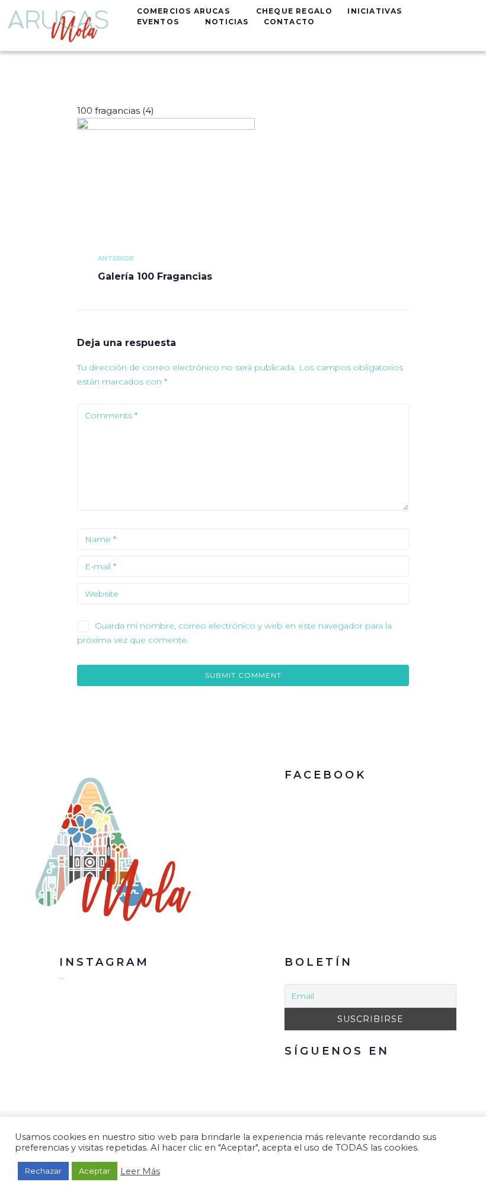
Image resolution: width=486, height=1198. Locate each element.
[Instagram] (384, 1072)
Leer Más (140, 1171)
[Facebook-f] (357, 1072)
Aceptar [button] (94, 1170)
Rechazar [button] (43, 1170)
